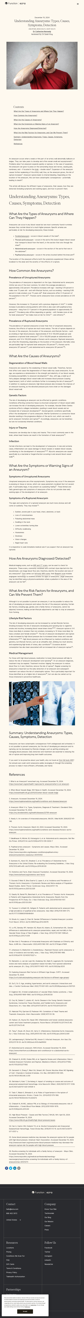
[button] (78, 4)
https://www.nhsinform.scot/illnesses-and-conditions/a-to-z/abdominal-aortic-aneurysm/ (39, 1052)
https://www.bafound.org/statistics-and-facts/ (27, 875)
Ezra (23, 574)
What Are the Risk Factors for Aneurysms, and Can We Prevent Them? (41, 133)
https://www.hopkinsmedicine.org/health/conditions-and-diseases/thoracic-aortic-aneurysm (40, 831)
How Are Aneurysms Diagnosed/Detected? (30, 128)
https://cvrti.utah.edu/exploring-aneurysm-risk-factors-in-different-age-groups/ (39, 977)
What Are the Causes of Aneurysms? (28, 120)
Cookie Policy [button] (33, 1305)
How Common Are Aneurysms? (25, 115)
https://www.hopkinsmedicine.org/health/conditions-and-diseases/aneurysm (38, 801)
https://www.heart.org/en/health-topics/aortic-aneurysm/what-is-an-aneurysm (39, 784)
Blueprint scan (60, 574)
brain (37, 169)
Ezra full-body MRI (66, 760)
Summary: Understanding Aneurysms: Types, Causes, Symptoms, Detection (38, 138)
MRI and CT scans (40, 565)
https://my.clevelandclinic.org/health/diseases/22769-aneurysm (33, 813)
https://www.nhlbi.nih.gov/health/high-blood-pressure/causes (32, 1120)
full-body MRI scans (42, 574)
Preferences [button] (27, 1306)
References (18, 144)
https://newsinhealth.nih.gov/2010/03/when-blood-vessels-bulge (33, 793)
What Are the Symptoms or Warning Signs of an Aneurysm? (36, 124)
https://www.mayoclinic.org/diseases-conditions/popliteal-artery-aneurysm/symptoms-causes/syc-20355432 (34, 853)
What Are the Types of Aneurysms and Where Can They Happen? (39, 111)
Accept (25, 1311)
